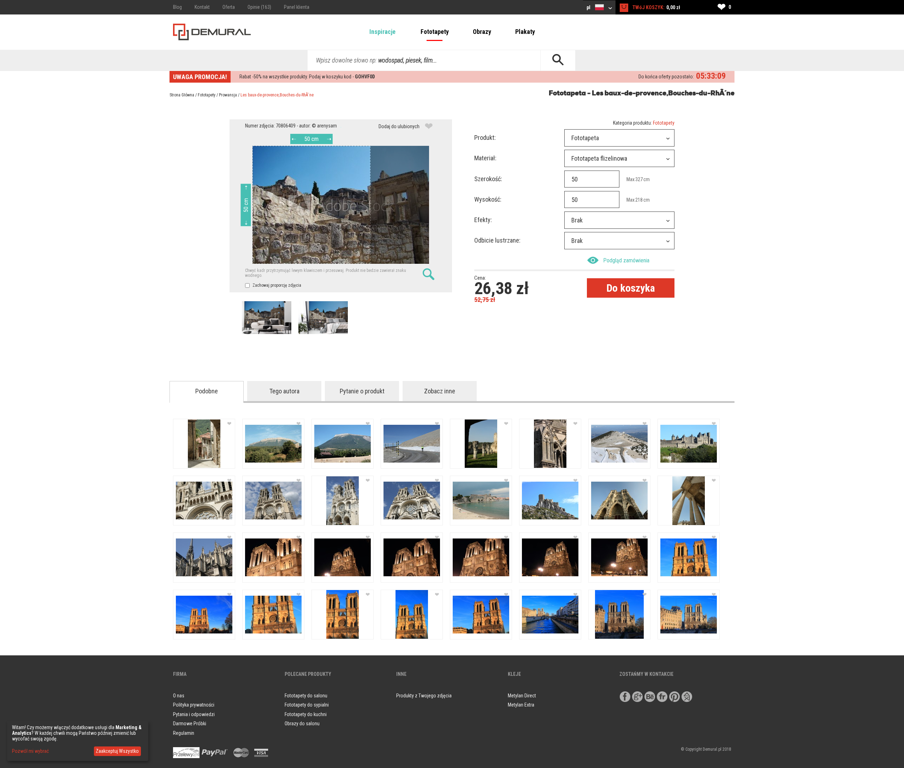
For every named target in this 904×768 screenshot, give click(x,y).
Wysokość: (487, 199)
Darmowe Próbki (189, 723)
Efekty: (483, 220)
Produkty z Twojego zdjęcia (424, 695)
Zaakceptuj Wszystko (117, 751)
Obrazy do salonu (302, 723)
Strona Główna (182, 95)
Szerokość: (488, 179)
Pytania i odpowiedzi (194, 714)
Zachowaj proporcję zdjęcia (276, 285)
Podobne (206, 391)
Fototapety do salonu (306, 695)
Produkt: (485, 137)
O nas (178, 695)
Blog (177, 7)
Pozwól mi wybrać (30, 751)
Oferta (228, 7)
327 (639, 179)
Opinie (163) (259, 7)
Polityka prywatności (193, 705)
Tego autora (284, 391)
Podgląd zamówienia (626, 260)
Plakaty (525, 31)
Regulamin (183, 733)
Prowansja (228, 95)
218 (639, 200)
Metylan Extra (521, 705)
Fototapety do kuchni (306, 714)
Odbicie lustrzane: (497, 240)
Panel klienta (296, 7)
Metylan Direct (522, 695)
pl (589, 7)
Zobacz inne (439, 391)
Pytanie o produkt (362, 391)
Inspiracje (382, 31)
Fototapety (435, 31)
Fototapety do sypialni (307, 705)
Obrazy (482, 31)
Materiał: (485, 158)
